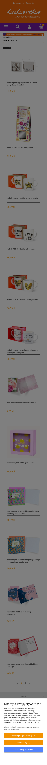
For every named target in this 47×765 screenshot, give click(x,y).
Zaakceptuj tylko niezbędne (23, 735)
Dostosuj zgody (23, 742)
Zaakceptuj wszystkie (23, 749)
